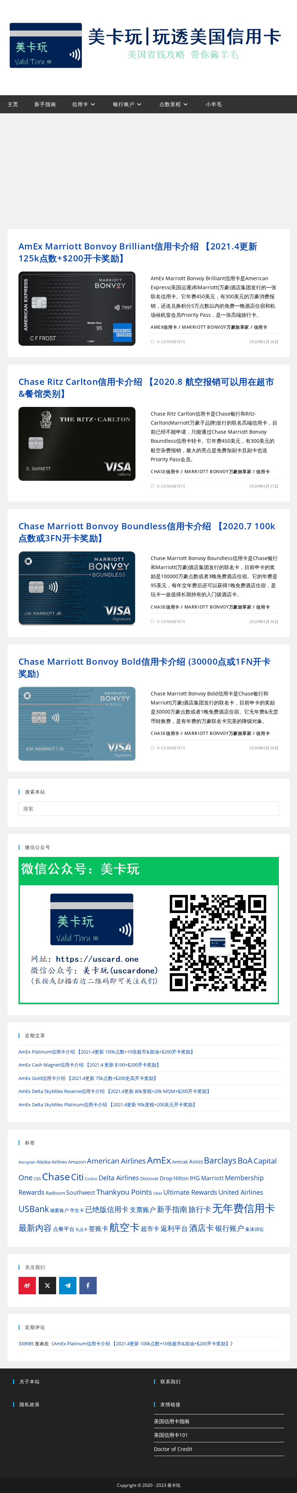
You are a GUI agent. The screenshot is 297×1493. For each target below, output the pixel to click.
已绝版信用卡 (107, 1209)
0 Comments (171, 341)
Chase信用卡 (165, 471)
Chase (56, 1176)
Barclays (220, 1160)
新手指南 (172, 1209)
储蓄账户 (59, 1210)
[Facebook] (88, 1285)
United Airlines (240, 1192)
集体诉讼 (254, 1229)
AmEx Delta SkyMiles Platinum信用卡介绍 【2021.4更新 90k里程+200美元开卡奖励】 (107, 1104)
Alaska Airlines (52, 1161)
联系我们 (170, 1381)
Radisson (55, 1193)
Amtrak (180, 1161)
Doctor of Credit (173, 1449)
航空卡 (124, 1227)
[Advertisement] (148, 167)
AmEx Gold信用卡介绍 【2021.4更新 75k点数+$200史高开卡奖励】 (88, 1078)
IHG (195, 1178)
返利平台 (174, 1228)
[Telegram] (67, 1285)
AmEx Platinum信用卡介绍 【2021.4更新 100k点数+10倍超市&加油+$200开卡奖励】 (106, 1051)
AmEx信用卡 (164, 327)
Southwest (80, 1192)
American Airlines (116, 1161)
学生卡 (77, 1210)
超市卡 (150, 1228)
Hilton (181, 1178)
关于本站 (30, 1381)
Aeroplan (26, 1162)
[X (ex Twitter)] (47, 1285)
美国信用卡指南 (171, 1421)
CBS (37, 1178)
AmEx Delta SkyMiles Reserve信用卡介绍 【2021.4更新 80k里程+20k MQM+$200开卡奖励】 (115, 1091)
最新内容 (35, 1227)
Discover (149, 1178)
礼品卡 (82, 1229)
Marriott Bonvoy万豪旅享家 (215, 327)
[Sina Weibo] (27, 1285)
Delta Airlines (119, 1177)
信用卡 (261, 327)
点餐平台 (64, 1228)
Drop (166, 1178)
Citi (77, 1177)
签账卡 (98, 1228)
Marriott (212, 1178)
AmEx (159, 1160)
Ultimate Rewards (190, 1192)
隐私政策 (30, 1404)
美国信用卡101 (171, 1434)
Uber (157, 1193)
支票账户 (143, 1209)
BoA (245, 1160)
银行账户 (229, 1228)
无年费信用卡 (243, 1208)
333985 (26, 1343)
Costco (91, 1178)
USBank (33, 1209)
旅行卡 (199, 1209)
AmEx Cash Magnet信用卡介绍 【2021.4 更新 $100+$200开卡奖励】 (89, 1064)
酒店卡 (201, 1227)
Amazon (77, 1161)
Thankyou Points (124, 1192)
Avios (196, 1161)
